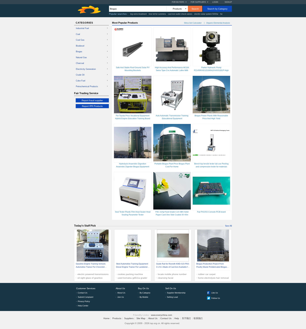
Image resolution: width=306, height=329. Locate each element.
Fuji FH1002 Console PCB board (211, 212)
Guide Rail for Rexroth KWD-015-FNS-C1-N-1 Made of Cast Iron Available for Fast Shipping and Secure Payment (172, 266)
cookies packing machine (130, 274)
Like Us (214, 293)
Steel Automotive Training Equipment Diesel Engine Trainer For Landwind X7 (132, 266)
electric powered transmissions (93, 274)
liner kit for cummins (157, 14)
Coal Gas (80, 40)
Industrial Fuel (82, 28)
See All (228, 225)
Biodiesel (80, 46)
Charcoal (80, 63)
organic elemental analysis (218, 23)
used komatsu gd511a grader (132, 278)
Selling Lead (172, 297)
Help (176, 318)
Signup (228, 2)
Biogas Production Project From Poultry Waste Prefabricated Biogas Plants (211, 266)
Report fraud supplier (92, 100)
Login (215, 2)
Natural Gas (81, 57)
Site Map (140, 318)
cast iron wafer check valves (180, 14)
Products (116, 318)
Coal (78, 34)
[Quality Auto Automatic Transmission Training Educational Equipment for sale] (172, 112)
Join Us (120, 297)
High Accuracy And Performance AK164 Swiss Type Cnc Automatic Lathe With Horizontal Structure (172, 70)
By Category (145, 293)
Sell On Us (170, 288)
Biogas (79, 51)
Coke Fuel (80, 81)
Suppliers (129, 318)
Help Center (83, 306)
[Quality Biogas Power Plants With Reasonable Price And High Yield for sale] (211, 112)
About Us (120, 288)
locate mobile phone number (172, 274)
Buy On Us (143, 288)
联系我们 (198, 318)
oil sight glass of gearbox (89, 278)
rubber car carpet (206, 274)
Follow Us (215, 298)
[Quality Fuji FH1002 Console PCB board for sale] (211, 208)
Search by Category (217, 8)
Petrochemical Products (87, 86)
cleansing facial (165, 278)
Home (106, 318)
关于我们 (186, 318)
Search (195, 8)
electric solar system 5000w (206, 14)
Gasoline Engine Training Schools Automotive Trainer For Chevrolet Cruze (91, 266)
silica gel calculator (193, 23)
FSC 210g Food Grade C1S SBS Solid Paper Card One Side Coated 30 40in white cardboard (172, 215)
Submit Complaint (85, 297)
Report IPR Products (92, 106)
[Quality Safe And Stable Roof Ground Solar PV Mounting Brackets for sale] (132, 64)
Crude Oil (80, 75)
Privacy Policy (84, 301)
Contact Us (82, 293)
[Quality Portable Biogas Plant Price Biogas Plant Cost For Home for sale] (172, 160)
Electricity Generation (86, 69)
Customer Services (85, 288)
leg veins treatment (138, 14)
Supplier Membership (176, 293)
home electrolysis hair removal (213, 278)
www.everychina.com (161, 315)
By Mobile (144, 297)
